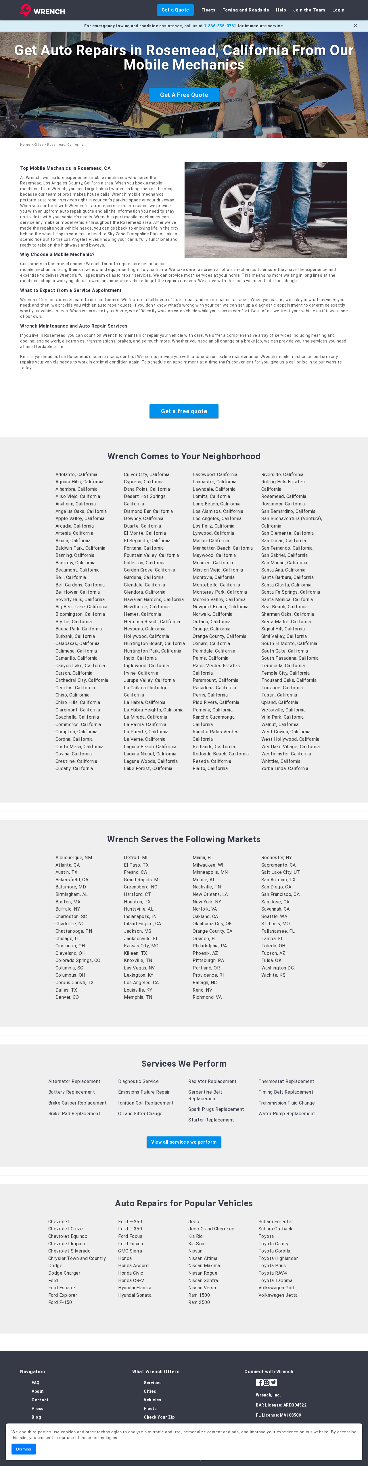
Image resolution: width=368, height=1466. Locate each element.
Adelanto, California (76, 474)
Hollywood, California (146, 636)
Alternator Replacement (74, 1081)
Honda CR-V (131, 1280)
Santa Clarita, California (286, 585)
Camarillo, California (76, 658)
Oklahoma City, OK (212, 923)
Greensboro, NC (140, 887)
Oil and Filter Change (140, 1113)
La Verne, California (144, 739)
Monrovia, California (214, 577)
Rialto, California (210, 768)
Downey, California (143, 518)
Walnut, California (280, 724)
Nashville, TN (207, 887)
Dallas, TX (66, 990)
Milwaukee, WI (208, 865)
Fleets (209, 10)
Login (338, 10)
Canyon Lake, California (80, 665)
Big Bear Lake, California (81, 606)
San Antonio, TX (278, 879)
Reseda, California (212, 761)
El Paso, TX (136, 865)
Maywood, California (214, 555)
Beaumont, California (77, 570)
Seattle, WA (274, 916)
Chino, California (72, 695)
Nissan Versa (202, 1287)
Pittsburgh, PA (208, 960)
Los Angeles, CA (141, 982)
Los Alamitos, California (218, 511)
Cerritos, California (75, 687)
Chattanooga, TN (73, 931)
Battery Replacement (71, 1092)
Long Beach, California (216, 504)
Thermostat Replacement (286, 1081)
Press (38, 1408)
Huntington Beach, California (154, 643)
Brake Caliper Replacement (77, 1103)
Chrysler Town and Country (77, 1258)
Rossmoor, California (283, 504)
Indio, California (140, 658)
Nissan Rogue (202, 1273)
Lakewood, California (215, 474)
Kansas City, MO (141, 946)
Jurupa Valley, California (149, 680)
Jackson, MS (138, 931)
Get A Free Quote (184, 94)
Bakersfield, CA (72, 879)
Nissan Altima (203, 1258)
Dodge (55, 1265)
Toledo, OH (273, 946)
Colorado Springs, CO (78, 960)
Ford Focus (130, 1236)
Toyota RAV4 (272, 1273)
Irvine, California (141, 673)
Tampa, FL (272, 938)
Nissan (195, 1251)
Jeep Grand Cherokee (211, 1229)
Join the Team (309, 10)
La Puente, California (146, 731)
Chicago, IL (67, 938)
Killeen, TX (135, 953)
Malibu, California (211, 540)
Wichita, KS (273, 975)
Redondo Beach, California (221, 754)
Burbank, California (75, 636)
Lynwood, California (213, 533)
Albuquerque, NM (73, 857)
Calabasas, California (77, 643)
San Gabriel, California (284, 555)
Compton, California (76, 731)
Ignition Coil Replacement (146, 1103)
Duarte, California (142, 526)
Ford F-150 (60, 1302)
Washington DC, (278, 968)
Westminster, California (286, 754)
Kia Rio (195, 1236)
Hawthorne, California (147, 606)
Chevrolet (59, 1221)
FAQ (36, 1382)
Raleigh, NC (205, 982)
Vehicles (152, 1400)
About (38, 1391)
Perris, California (210, 695)
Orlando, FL (205, 938)
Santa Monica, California (287, 599)
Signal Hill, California (283, 629)
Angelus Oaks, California (81, 511)
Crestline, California (76, 761)
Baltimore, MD (70, 887)
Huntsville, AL (139, 909)
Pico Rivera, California (216, 702)
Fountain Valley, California (151, 555)
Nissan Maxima (204, 1265)
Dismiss (23, 1449)
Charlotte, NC (70, 923)
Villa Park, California (282, 717)
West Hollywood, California (290, 739)
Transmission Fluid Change (286, 1103)
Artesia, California (74, 533)
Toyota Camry (273, 1243)
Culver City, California (147, 474)
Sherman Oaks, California (287, 614)
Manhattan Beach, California (223, 548)
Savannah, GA (275, 909)
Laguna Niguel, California (150, 754)
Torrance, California (282, 687)
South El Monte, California (289, 643)
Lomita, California (211, 496)
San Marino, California (284, 562)
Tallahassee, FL (278, 931)
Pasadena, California (214, 687)
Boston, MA (67, 902)
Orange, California (211, 629)
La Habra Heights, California (153, 710)
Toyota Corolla (274, 1251)
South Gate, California (284, 651)
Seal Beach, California (284, 606)
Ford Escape (61, 1287)
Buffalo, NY (67, 909)
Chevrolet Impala (66, 1243)
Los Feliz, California (214, 526)
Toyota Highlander (278, 1258)
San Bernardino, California (288, 511)
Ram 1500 (199, 1295)
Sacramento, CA (278, 865)
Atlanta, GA (67, 865)
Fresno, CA (135, 872)
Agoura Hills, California (79, 481)
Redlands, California (214, 746)
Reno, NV (202, 990)
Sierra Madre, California (286, 621)
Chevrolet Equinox (67, 1236)
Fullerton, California (145, 562)
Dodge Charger (64, 1273)
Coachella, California (77, 717)
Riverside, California (282, 474)
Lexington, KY (139, 975)
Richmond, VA (207, 997)
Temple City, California (285, 673)
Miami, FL (203, 857)
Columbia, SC (69, 968)
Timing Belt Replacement (286, 1092)
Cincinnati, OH (70, 946)
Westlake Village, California (290, 746)
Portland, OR (206, 968)
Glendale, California (144, 585)
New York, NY (207, 902)
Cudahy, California (74, 768)
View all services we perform (183, 1142)
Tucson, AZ (273, 953)
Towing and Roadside (246, 10)
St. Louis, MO (275, 923)
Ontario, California (212, 621)
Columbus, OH (70, 975)
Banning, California (75, 555)
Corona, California (74, 739)
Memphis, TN (138, 997)
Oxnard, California (211, 643)
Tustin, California (279, 695)
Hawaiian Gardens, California (154, 599)
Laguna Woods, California (151, 761)
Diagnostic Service (138, 1081)
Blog (36, 1417)
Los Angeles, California (217, 518)
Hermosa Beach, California (152, 621)
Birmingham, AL (71, 894)
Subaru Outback (275, 1229)
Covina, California (73, 754)
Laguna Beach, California (150, 746)
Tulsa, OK (271, 960)
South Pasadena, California (290, 658)
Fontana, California (144, 548)
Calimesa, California (76, 651)
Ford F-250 (130, 1221)
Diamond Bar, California (148, 511)
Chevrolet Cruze (65, 1229)
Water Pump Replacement (286, 1113)
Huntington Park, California (152, 651)
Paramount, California (216, 680)
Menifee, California (213, 562)
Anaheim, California (75, 504)
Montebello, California (216, 585)
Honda (125, 1258)
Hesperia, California (144, 629)
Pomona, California (213, 710)
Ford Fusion (130, 1243)
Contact (40, 1400)
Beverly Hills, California (80, 599)
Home (25, 145)
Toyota (266, 1236)
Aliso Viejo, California (77, 496)
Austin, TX (66, 872)
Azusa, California (73, 540)
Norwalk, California (213, 614)
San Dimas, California (283, 540)
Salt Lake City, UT (280, 872)
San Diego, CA (276, 887)
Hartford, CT (137, 894)
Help (281, 10)
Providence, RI (208, 975)
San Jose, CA (275, 902)
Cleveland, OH (70, 953)
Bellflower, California (77, 592)
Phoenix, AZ (205, 953)
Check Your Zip (159, 1417)
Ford (53, 1280)
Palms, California (211, 658)
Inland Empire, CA (142, 923)
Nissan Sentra (203, 1280)
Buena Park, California (78, 629)
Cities (38, 145)
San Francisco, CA (280, 894)
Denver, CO (67, 997)
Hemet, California (142, 614)
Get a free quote (184, 411)
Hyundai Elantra (135, 1287)
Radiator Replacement (212, 1081)
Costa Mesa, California (79, 746)
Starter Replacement (211, 1120)
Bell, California (70, 577)
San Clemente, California (287, 533)
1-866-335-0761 (220, 26)
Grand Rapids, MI (142, 879)
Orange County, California (220, 636)
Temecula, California (283, 665)
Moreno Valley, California (219, 599)
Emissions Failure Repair (144, 1092)
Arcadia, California (74, 526)
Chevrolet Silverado (69, 1251)
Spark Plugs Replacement (216, 1109)
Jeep (193, 1221)
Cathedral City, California (81, 680)
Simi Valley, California (284, 636)
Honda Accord (133, 1265)
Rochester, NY (276, 857)
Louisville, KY (138, 990)
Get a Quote (175, 10)
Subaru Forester (275, 1221)
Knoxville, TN (138, 960)
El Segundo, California (147, 540)
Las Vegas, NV (139, 968)
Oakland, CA (205, 916)
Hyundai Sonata (135, 1295)
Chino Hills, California (77, 702)
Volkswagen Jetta (278, 1295)
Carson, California (74, 673)
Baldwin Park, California (80, 548)
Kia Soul (197, 1243)
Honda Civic (130, 1273)
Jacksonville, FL (141, 938)
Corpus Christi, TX (74, 982)
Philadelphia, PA (210, 946)
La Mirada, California (145, 717)
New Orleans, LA (210, 894)
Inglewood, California (146, 665)
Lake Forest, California (148, 768)
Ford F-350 (130, 1229)
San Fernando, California (287, 548)
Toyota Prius (272, 1265)
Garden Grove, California (149, 570)
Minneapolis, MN (210, 872)
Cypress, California (144, 481)
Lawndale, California (214, 489)
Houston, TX (137, 902)
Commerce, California (78, 724)
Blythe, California (73, 621)
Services (153, 1382)
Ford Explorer (62, 1295)
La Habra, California (144, 702)
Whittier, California (281, 761)
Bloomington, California (80, 614)
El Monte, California (145, 533)
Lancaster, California (215, 481)
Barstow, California (75, 562)
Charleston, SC (71, 916)
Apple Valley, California (80, 518)
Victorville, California (283, 710)
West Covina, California (286, 731)
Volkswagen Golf (276, 1287)
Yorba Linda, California (284, 768)
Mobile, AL (204, 879)
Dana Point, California (147, 489)
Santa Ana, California (283, 570)
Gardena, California (144, 577)
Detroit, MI (136, 857)
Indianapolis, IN (140, 916)
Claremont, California (77, 710)
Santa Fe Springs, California (290, 592)
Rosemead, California (283, 496)
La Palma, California (145, 724)
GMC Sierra (130, 1251)
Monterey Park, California (220, 592)
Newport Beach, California (221, 606)
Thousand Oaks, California (289, 680)
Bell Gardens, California (80, 585)
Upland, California (279, 702)
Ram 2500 (199, 1302)
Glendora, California (144, 592)
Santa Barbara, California (287, 577)
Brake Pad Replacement (74, 1113)
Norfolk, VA (205, 909)
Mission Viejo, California (218, 570)
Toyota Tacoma (275, 1280)
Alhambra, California (76, 489)
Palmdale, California (214, 651)
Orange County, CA (213, 931)
